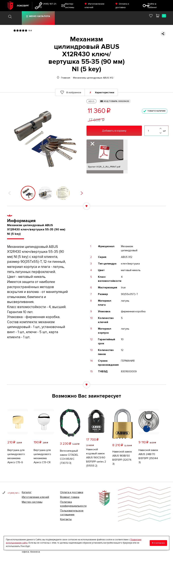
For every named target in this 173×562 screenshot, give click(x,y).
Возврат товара (69, 497)
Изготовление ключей (35, 497)
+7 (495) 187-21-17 (48, 5)
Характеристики (104, 92)
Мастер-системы (32, 502)
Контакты (66, 519)
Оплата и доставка (71, 492)
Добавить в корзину (114, 130)
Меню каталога (39, 16)
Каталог (27, 492)
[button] (9, 193)
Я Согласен (158, 542)
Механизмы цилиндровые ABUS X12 (93, 77)
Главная (65, 77)
